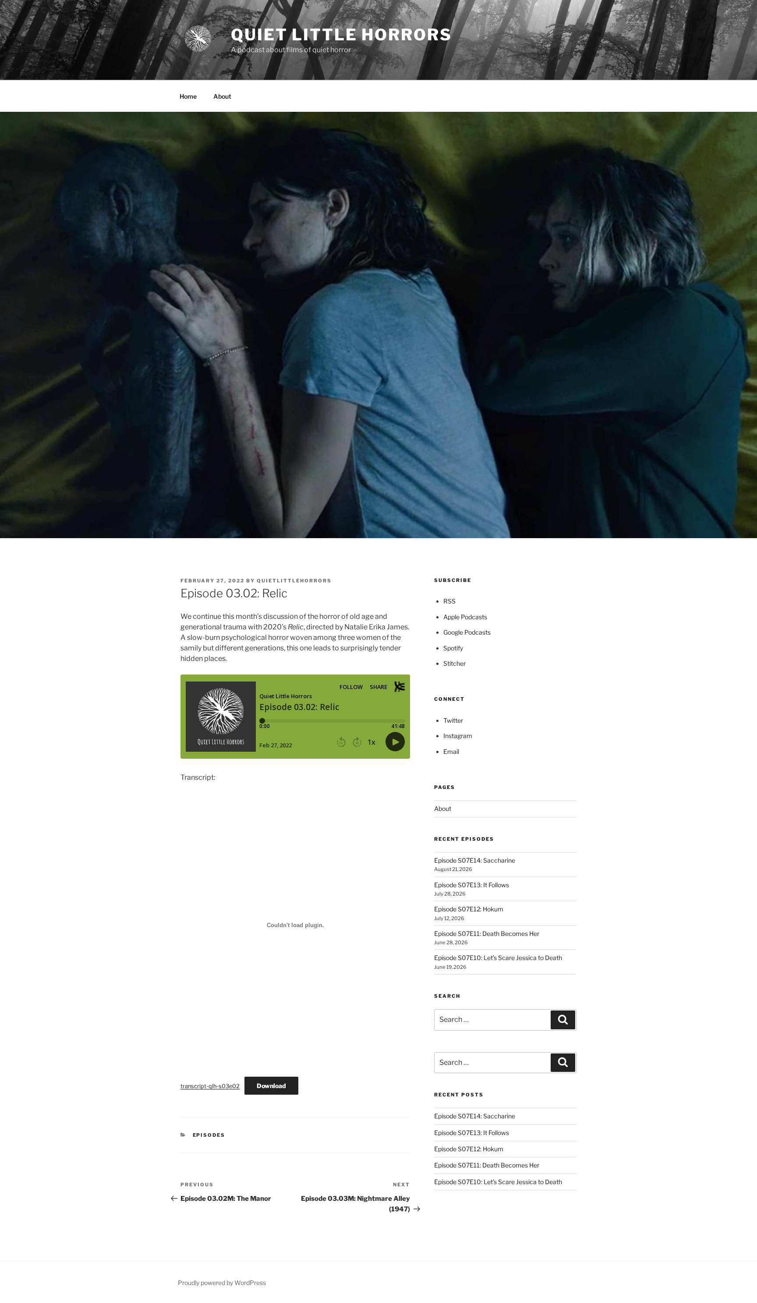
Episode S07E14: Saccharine (474, 860)
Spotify (453, 648)
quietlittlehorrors (294, 581)
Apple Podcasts (465, 617)
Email (451, 751)
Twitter (453, 720)
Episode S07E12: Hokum (468, 909)
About (222, 96)
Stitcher (454, 663)
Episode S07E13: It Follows (471, 885)
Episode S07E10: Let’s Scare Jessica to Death (498, 957)
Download (271, 1085)
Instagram (457, 735)
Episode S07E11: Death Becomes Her (486, 933)
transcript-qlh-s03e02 (210, 1086)
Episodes (209, 1135)
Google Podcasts (467, 632)
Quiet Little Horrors (341, 34)
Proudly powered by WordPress (222, 1282)
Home (188, 96)
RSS (449, 601)
